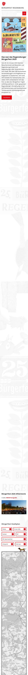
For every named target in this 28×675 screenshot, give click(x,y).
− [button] (3, 556)
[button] (24, 13)
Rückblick (6, 97)
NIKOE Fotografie (11, 498)
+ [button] (3, 554)
